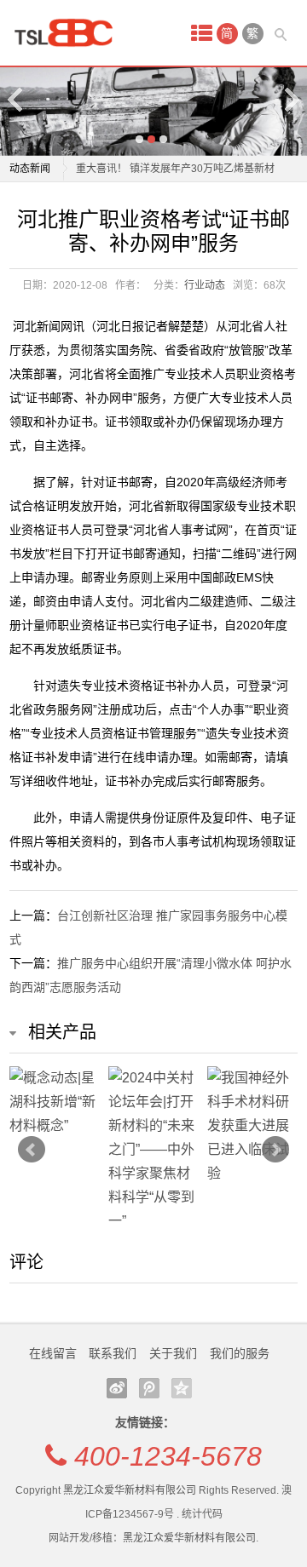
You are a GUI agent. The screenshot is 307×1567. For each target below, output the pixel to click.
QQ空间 (181, 1388)
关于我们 (173, 1353)
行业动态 (204, 285)
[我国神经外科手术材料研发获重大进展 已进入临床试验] (252, 1125)
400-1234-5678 (168, 1456)
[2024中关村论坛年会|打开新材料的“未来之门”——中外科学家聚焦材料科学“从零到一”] (153, 1149)
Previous (16, 99)
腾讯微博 (149, 1388)
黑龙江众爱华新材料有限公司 (129, 1490)
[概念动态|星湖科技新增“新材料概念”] (54, 1102)
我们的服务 (239, 1353)
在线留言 (53, 1353)
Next (291, 99)
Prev (31, 1149)
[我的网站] (69, 33)
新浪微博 (117, 1388)
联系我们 (112, 1353)
